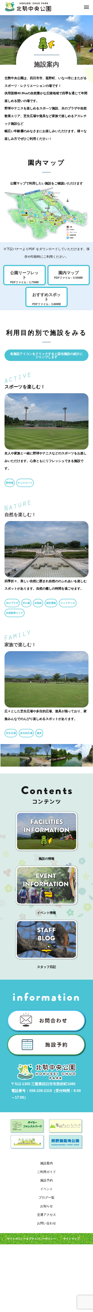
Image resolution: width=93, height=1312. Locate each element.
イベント (46, 1189)
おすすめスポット (46, 299)
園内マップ (68, 275)
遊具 (39, 733)
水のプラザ (12, 603)
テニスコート (25, 482)
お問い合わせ (46, 1223)
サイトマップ (71, 1238)
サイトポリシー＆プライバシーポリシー (31, 1238)
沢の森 (26, 603)
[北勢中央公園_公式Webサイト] (28, 7)
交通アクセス (46, 1214)
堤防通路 (51, 603)
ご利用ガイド (46, 1172)
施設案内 (46, 1163)
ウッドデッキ (67, 603)
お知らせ (46, 1206)
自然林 (38, 603)
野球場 (9, 482)
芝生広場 (11, 733)
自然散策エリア (14, 612)
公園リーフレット (24, 277)
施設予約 (46, 1180)
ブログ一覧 (46, 1197)
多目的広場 (26, 733)
